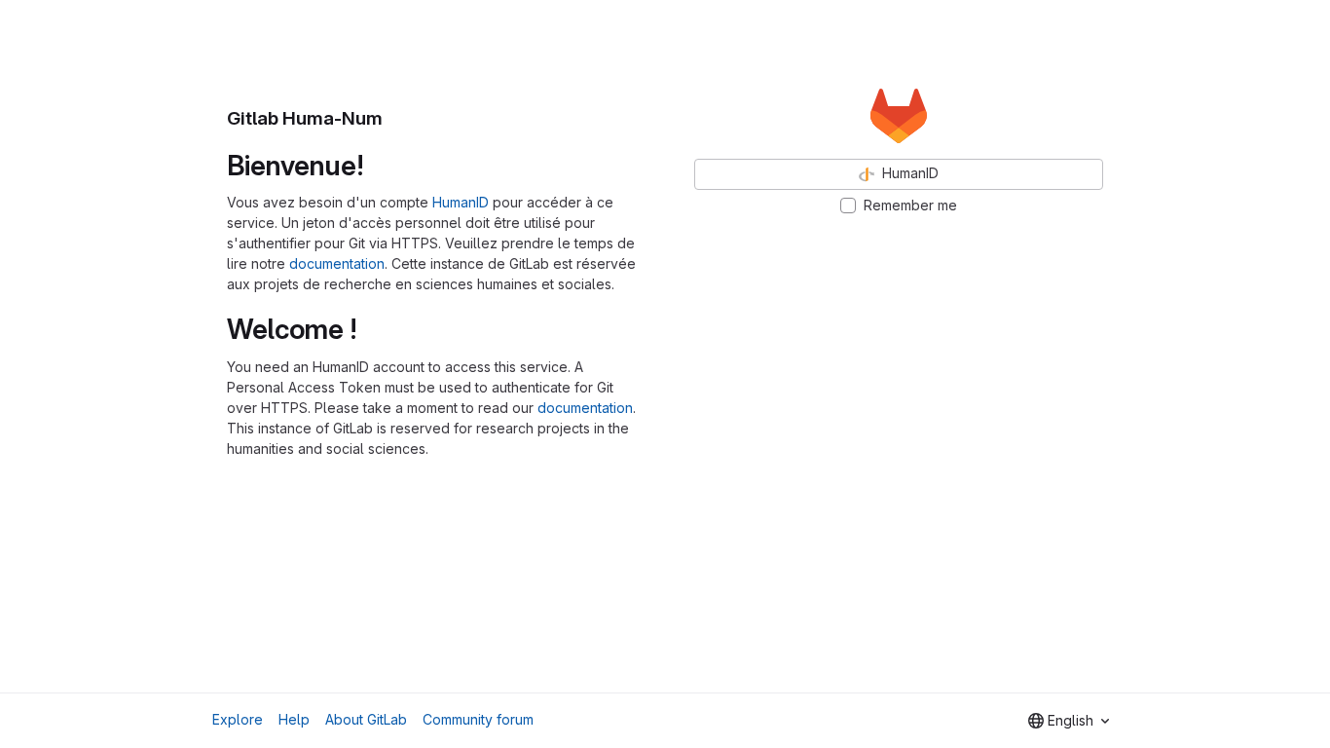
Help (294, 719)
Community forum (478, 719)
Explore (237, 719)
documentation (337, 263)
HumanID (460, 202)
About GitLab (366, 719)
